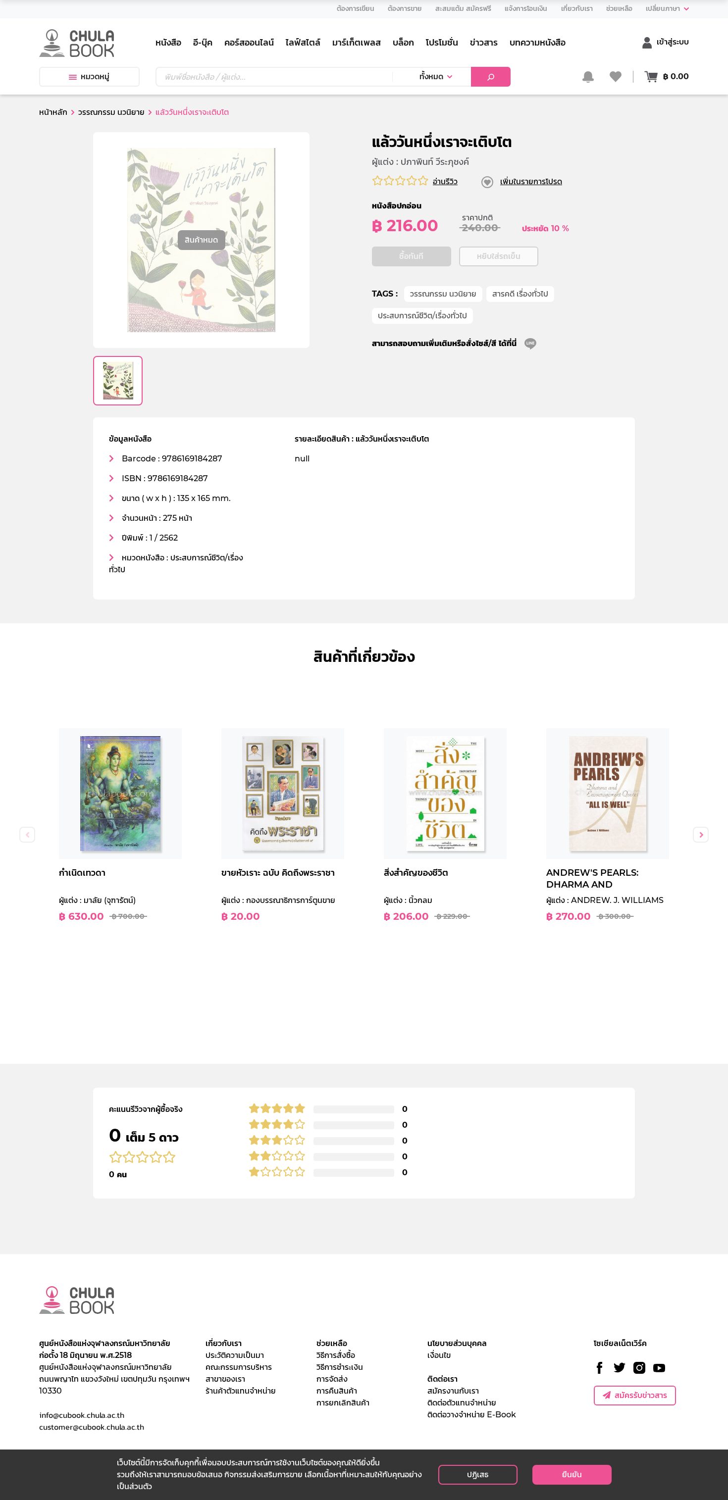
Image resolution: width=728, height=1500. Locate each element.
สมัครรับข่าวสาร (641, 1395)
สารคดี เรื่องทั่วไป (520, 294)
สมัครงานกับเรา (453, 1391)
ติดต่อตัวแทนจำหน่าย (461, 1402)
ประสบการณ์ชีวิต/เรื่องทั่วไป (422, 315)
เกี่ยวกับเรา (224, 1343)
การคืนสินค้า (336, 1391)
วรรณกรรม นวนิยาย (443, 294)
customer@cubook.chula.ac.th (91, 1427)
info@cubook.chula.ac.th (81, 1415)
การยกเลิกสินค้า (342, 1402)
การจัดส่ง (332, 1379)
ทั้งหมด (431, 76)
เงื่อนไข (439, 1355)
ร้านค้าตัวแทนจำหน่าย (241, 1391)
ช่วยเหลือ (331, 1343)
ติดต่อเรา (442, 1379)
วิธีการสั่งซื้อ (335, 1355)
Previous (27, 835)
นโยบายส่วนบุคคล (457, 1343)
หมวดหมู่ (95, 76)
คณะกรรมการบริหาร (239, 1367)
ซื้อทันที (411, 256)
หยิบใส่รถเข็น (498, 256)
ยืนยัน (572, 1474)
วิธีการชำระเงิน (339, 1367)
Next (701, 835)
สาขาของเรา (225, 1379)
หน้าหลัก (53, 112)
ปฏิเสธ (477, 1474)
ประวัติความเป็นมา (235, 1355)
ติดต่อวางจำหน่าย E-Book (471, 1414)
